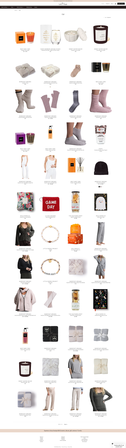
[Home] (63, 3)
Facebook (63, 438)
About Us (41, 436)
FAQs (84, 438)
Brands (41, 438)
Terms (63, 446)
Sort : (108, 17)
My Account (84, 441)
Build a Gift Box (121, 3)
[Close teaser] (112, 443)
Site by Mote (70, 446)
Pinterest (63, 439)
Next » (65, 424)
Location (41, 439)
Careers (41, 441)
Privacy (66, 446)
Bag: (112, 3)
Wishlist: (108, 3)
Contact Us (41, 440)
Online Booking (84, 439)
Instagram (63, 436)
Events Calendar (63, 440)
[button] (119, 446)
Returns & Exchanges (84, 436)
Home (16, 10)
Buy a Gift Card (84, 440)
